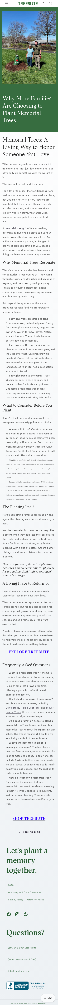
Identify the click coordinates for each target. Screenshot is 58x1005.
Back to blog (31, 831)
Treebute (23, 1003)
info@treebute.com (18, 971)
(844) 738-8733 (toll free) (22, 959)
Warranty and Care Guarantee (24, 892)
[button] (6, 3)
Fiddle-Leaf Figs (30, 708)
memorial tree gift (16, 228)
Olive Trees (12, 708)
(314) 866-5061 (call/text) (22, 948)
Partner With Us (35, 900)
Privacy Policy (15, 900)
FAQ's (11, 885)
